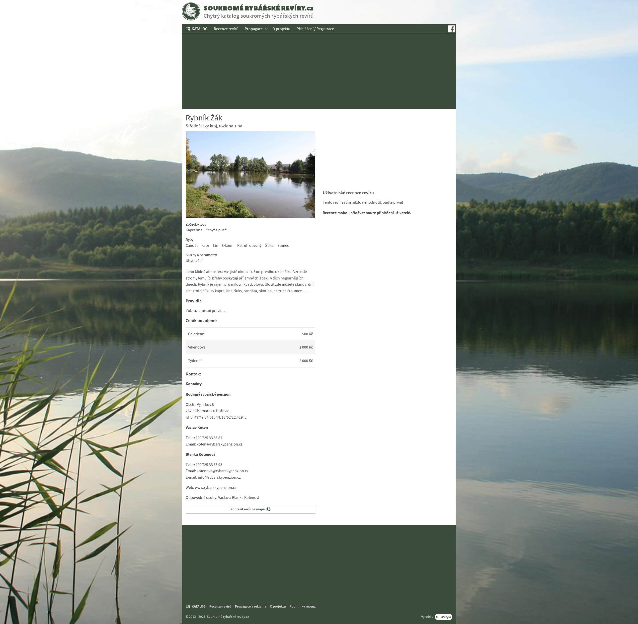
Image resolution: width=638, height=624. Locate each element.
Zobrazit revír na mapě (248, 509)
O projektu (281, 28)
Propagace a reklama (250, 606)
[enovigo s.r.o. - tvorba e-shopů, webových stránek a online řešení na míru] (443, 617)
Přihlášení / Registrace (315, 28)
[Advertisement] (319, 71)
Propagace (254, 28)
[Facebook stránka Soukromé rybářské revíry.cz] (451, 28)
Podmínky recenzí (303, 606)
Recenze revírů (226, 28)
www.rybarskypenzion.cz (216, 487)
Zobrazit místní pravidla (206, 310)
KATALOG (200, 28)
